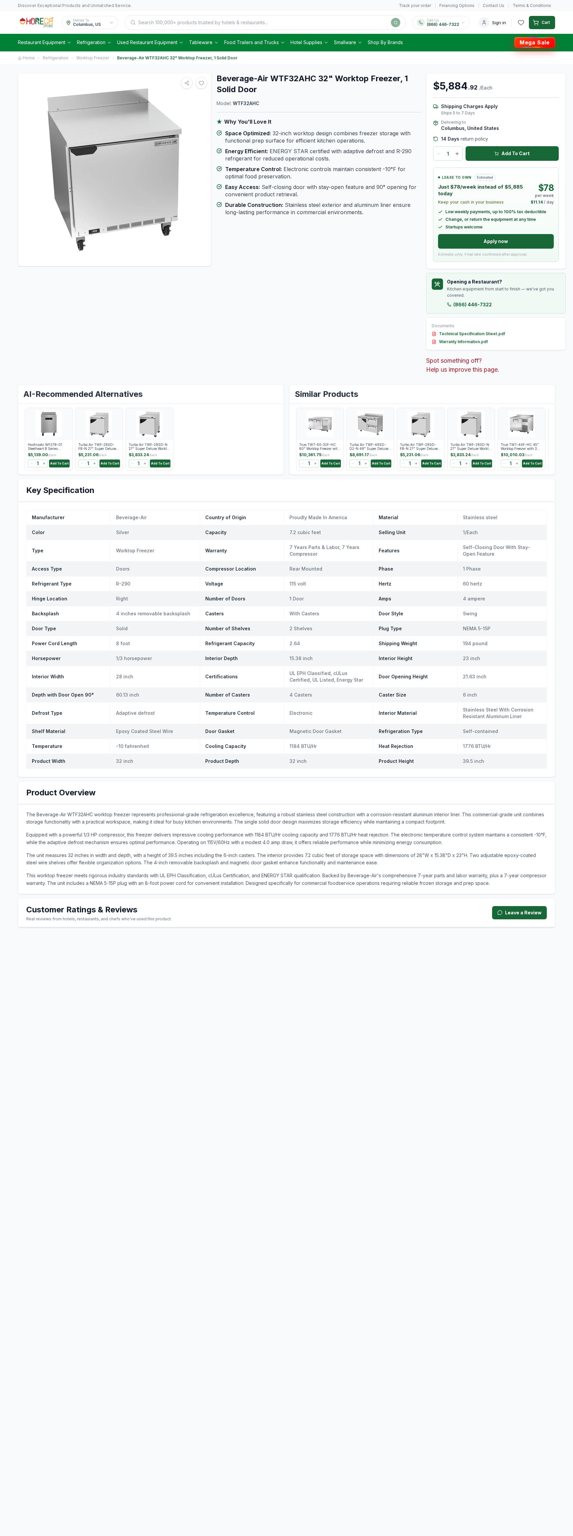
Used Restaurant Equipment (147, 42)
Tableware (201, 42)
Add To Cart (515, 153)
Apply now (495, 241)
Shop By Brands (385, 42)
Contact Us (493, 5)
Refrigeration (91, 42)
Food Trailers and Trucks (251, 42)
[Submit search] (395, 22)
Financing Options (457, 5)
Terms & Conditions (532, 5)
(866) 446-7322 (472, 304)
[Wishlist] (521, 22)
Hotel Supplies (306, 42)
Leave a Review (523, 912)
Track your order (415, 5)
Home (29, 57)
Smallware (345, 42)
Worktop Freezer (92, 57)
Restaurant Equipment (41, 42)
